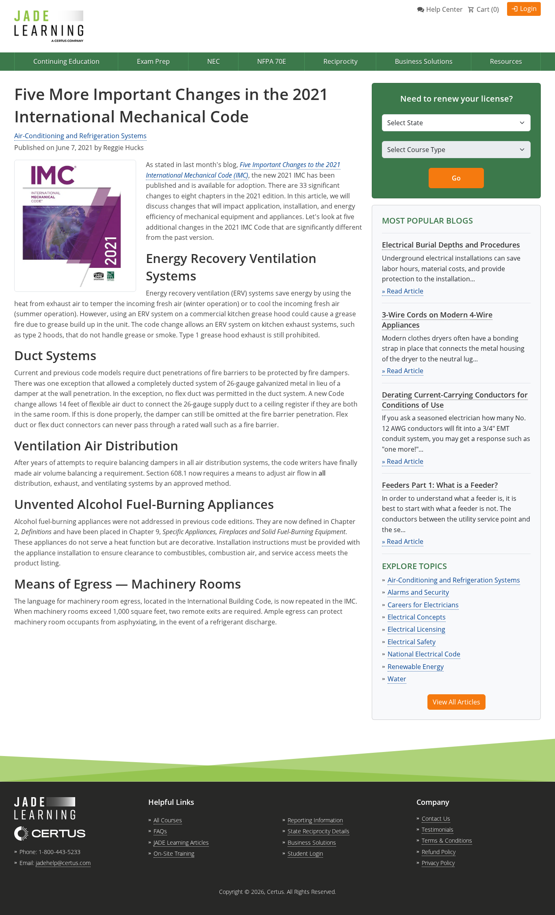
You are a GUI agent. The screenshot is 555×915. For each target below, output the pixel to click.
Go (456, 178)
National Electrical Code (424, 654)
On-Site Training (174, 853)
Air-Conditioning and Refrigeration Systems (80, 135)
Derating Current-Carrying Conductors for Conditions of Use (455, 400)
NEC (213, 61)
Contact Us (436, 818)
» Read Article (402, 291)
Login (528, 8)
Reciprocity (340, 61)
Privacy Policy (438, 863)
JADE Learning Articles (181, 842)
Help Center (444, 9)
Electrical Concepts (417, 617)
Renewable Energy (416, 666)
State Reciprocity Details (318, 831)
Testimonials (437, 829)
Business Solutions (424, 61)
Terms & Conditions (447, 840)
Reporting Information (315, 820)
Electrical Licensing (416, 629)
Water (397, 678)
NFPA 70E (271, 61)
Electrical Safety (412, 641)
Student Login (305, 853)
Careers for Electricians (423, 604)
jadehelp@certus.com (63, 863)
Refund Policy (438, 852)
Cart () (488, 9)
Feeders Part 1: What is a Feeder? (440, 485)
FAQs (160, 831)
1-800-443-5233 (59, 852)
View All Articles (456, 702)
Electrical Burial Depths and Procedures (451, 245)
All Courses (168, 820)
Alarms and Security (418, 592)
